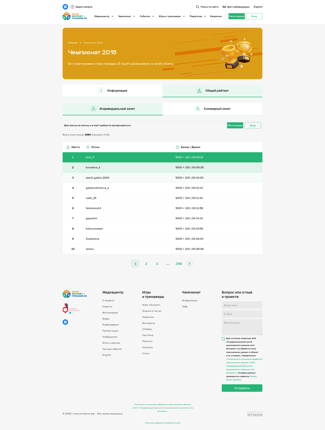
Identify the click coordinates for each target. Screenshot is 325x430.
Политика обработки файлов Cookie (162, 423)
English (258, 6)
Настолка (147, 335)
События (145, 16)
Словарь (147, 328)
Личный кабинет (112, 348)
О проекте (108, 300)
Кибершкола (109, 336)
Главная (72, 42)
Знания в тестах (151, 310)
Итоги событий (111, 342)
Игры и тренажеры (170, 16)
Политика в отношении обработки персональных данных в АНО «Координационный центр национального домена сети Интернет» (162, 408)
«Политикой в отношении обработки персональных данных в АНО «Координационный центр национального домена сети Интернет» (244, 366)
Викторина (148, 323)
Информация (189, 300)
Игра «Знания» (151, 304)
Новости (107, 306)
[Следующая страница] (190, 263)
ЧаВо (185, 306)
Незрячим (216, 16)
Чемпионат (124, 16)
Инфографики (110, 324)
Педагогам (196, 16)
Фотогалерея (110, 312)
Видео (106, 318)
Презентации (110, 330)
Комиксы (147, 347)
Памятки (147, 341)
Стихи (145, 353)
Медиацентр (101, 16)
